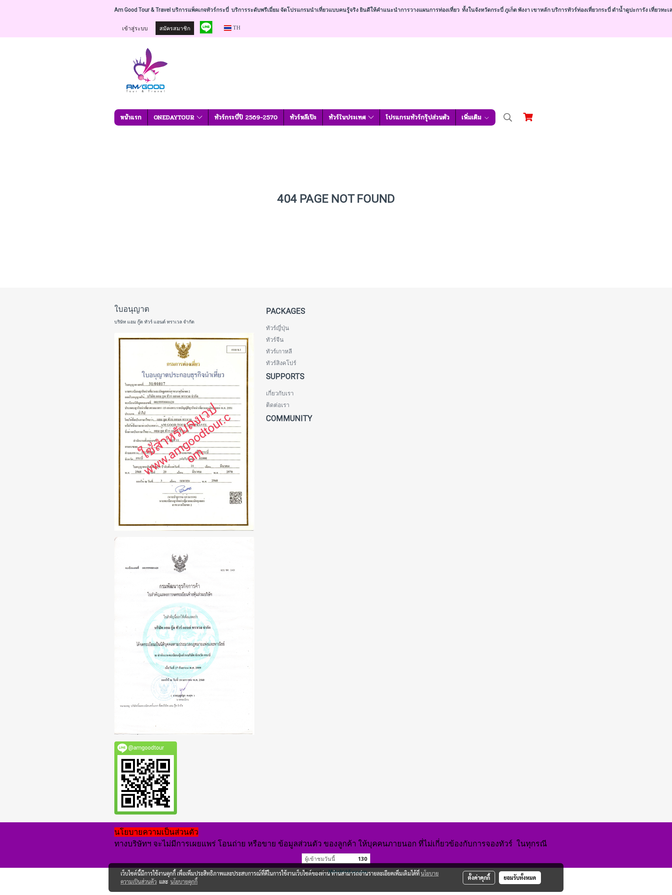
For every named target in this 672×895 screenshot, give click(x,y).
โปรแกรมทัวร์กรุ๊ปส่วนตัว (418, 117)
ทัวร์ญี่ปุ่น (277, 328)
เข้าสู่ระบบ (135, 28)
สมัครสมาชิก (174, 28)
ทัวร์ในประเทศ (348, 117)
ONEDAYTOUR (175, 117)
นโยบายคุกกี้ (184, 881)
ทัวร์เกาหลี (279, 351)
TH (235, 28)
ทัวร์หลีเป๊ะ (303, 117)
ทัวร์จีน (275, 339)
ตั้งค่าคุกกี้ (479, 877)
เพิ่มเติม (473, 117)
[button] (507, 117)
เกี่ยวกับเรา (280, 393)
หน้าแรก (131, 117)
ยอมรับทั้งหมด (520, 877)
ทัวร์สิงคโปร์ (281, 363)
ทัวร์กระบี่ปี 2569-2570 (246, 117)
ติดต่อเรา (277, 405)
